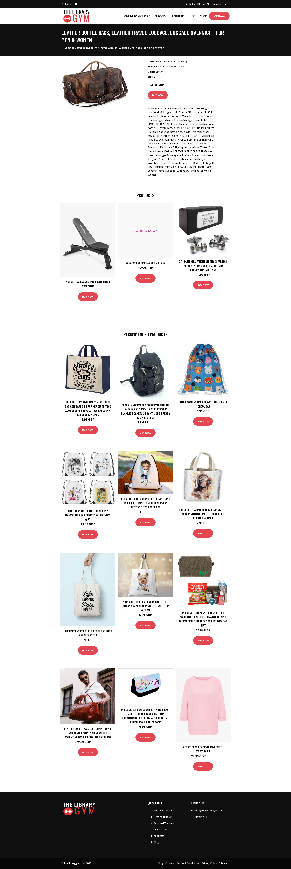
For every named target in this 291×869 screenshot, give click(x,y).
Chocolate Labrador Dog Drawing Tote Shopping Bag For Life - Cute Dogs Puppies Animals (203, 514)
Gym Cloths (169, 61)
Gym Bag (182, 61)
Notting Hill (194, 4)
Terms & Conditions (188, 863)
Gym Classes (161, 829)
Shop (203, 16)
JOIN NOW (219, 16)
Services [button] (160, 16)
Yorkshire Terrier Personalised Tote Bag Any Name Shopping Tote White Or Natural (145, 606)
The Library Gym (163, 810)
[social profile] (76, 4)
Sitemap (223, 863)
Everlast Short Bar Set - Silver (145, 263)
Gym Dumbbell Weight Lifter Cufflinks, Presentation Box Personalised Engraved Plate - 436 (203, 265)
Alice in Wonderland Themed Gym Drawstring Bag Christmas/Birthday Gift (87, 515)
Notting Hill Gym (163, 817)
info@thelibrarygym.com (215, 4)
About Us (178, 16)
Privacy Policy (209, 863)
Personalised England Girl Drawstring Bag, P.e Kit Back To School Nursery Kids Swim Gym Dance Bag (145, 503)
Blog (192, 16)
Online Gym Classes (137, 16)
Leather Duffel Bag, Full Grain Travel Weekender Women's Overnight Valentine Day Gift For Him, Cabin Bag (88, 733)
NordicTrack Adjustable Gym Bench (88, 281)
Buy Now (157, 95)
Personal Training (164, 823)
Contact (169, 863)
